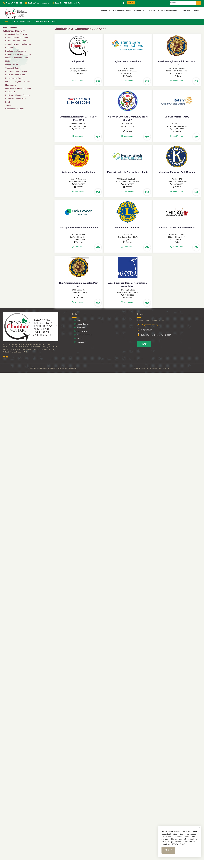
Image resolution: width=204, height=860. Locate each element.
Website (128, 76)
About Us (79, 338)
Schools (8, 105)
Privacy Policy (72, 368)
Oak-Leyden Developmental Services (78, 227)
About (144, 343)
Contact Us (80, 342)
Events (152, 11)
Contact (130, 3)
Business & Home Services (15, 41)
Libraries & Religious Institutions (17, 82)
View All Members (10, 28)
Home (78, 320)
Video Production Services (15, 109)
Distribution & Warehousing (15, 51)
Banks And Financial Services (16, 37)
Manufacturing (10, 85)
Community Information (84, 335)
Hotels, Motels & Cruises (14, 78)
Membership (139, 11)
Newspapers (10, 92)
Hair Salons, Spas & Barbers (16, 71)
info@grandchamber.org (149, 325)
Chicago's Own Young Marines (78, 172)
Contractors (9, 47)
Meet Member (79, 81)
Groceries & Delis (12, 68)
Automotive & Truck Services (16, 34)
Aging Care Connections (127, 61)
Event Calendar (81, 331)
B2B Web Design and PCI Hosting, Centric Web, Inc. (151, 368)
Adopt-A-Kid (78, 61)
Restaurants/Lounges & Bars (16, 99)
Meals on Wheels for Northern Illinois (127, 172)
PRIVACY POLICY (178, 844)
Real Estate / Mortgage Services (17, 95)
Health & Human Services (15, 75)
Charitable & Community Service (19, 44)
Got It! (168, 850)
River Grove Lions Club (127, 227)
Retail (7, 102)
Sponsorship (105, 11)
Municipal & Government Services (18, 88)
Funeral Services (11, 64)
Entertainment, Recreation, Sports (18, 54)
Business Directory (121, 11)
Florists (8, 61)
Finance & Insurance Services (16, 58)
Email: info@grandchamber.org (38, 3)
